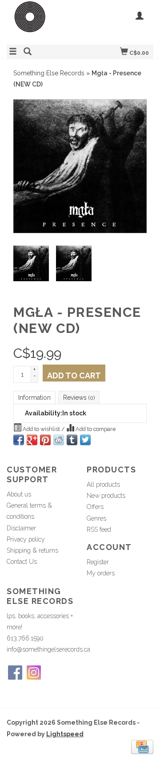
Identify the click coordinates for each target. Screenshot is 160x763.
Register (98, 562)
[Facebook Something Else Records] (15, 672)
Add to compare (95, 429)
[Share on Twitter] (85, 440)
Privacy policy (26, 539)
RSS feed (99, 529)
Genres (96, 518)
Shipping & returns (32, 550)
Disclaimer (21, 528)
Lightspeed (65, 734)
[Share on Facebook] (18, 440)
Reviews (79, 397)
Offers (95, 506)
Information (34, 397)
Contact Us (22, 561)
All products (103, 484)
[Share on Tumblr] (72, 440)
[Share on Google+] (32, 440)
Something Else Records (48, 73)
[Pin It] (45, 440)
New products (106, 495)
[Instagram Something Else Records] (34, 672)
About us (19, 494)
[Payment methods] (142, 746)
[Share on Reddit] (58, 440)
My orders (101, 573)
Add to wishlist (41, 429)
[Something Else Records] (43, 21)
